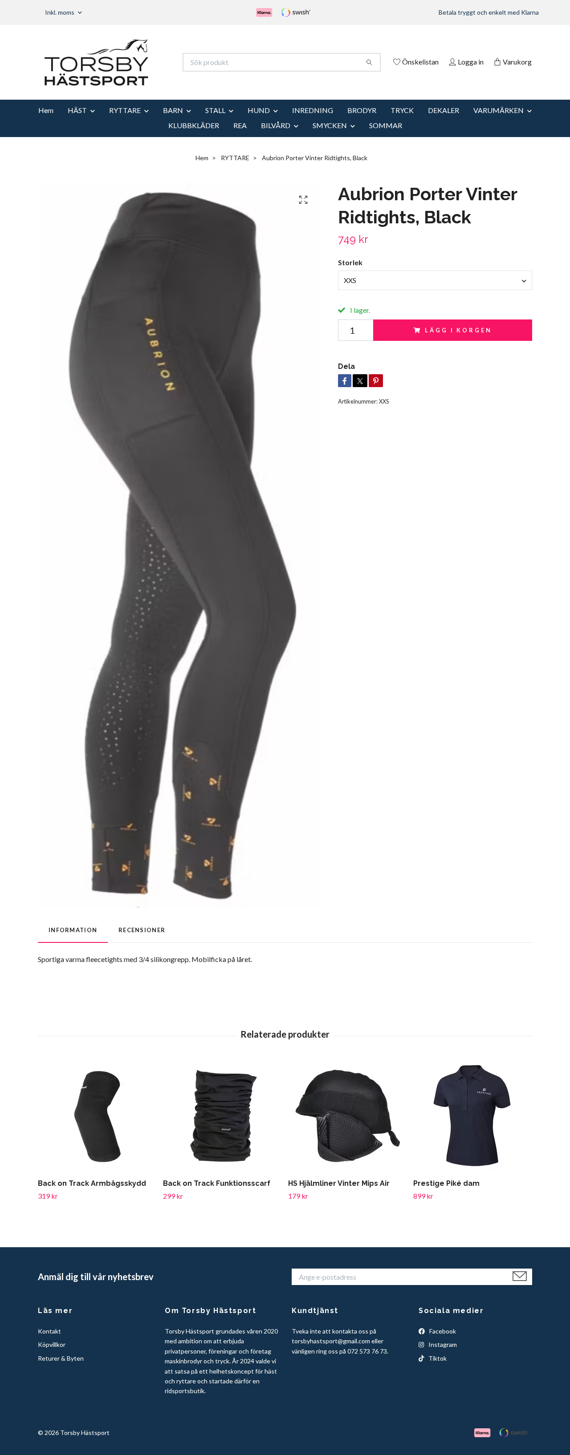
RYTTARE (125, 122)
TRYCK (402, 122)
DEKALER (443, 122)
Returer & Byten (61, 1370)
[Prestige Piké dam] (472, 1128)
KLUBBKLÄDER (193, 137)
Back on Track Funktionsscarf (216, 1196)
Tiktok (437, 1370)
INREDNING (312, 122)
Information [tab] (73, 942)
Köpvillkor (51, 1357)
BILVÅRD (275, 137)
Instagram (442, 1357)
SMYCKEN (330, 137)
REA (240, 137)
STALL (215, 122)
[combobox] (435, 292)
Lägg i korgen (458, 342)
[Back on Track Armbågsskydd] (97, 1128)
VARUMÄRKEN (498, 122)
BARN (173, 122)
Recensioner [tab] (141, 942)
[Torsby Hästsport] (161, 62)
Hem (45, 122)
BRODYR (361, 122)
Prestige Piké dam (446, 1196)
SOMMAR (385, 137)
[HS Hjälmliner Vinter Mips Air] (347, 1128)
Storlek (350, 275)
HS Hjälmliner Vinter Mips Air (339, 1196)
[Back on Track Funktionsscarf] (222, 1128)
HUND (259, 122)
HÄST (77, 122)
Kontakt (49, 1343)
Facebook (442, 1343)
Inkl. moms (60, 12)
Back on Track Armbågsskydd (92, 1196)
